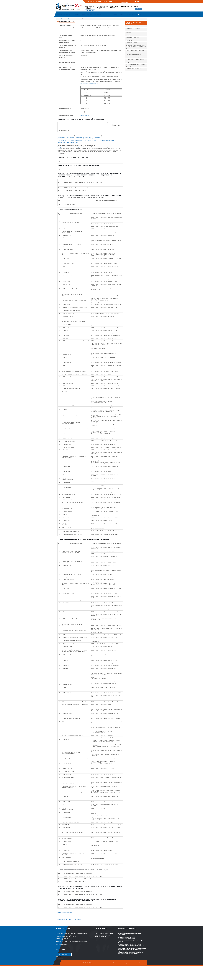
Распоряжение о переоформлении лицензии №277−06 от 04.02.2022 (75, 139)
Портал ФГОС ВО (122, 941)
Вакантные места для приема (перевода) (135, 59)
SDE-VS (107, 935)
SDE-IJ (103, 935)
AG (112, 935)
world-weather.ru (124, 2)
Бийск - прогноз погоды (124, 1)
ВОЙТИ (137, 1)
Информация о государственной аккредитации (69, 147)
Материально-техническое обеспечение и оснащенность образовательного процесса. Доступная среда (136, 47)
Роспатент (120, 942)
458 (92, 10)
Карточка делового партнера (64, 912)
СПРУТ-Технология (99, 933)
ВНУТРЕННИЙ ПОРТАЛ (107, 1)
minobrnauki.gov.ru (116, 127)
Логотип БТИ (60, 916)
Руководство (129, 40)
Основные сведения (130, 26)
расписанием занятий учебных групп (89, 83)
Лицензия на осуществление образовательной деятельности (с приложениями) (78, 137)
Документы (128, 32)
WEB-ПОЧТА (98, 1)
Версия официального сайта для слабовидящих (69, 919)
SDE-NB (100, 935)
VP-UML (112, 933)
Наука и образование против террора (127, 946)
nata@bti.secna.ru (109, 963)
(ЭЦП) (76, 142)
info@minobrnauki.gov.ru (104, 127)
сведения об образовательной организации (68, 14)
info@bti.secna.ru (84, 115)
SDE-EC (96, 935)
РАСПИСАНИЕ (91, 1)
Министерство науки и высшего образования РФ (129, 933)
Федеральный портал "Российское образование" (129, 944)
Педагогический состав (131, 42)
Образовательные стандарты (132, 37)
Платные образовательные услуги (133, 54)
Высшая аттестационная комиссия (126, 936)
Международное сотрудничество (133, 62)
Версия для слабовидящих (131, 6)
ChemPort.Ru (107, 933)
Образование (129, 35)
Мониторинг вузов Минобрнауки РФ (126, 937)
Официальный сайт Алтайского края (126, 938)
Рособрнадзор (121, 934)
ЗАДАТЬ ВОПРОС (64, 954)
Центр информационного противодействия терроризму (131, 945)
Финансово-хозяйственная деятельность (135, 57)
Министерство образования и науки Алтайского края (130, 940)
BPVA (110, 935)
